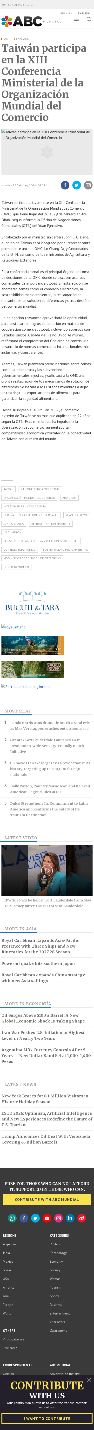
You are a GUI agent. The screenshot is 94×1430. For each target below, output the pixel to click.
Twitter (35, 1218)
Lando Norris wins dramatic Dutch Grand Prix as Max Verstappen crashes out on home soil (50, 726)
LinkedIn (70, 1218)
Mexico (8, 1261)
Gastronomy (58, 1330)
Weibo (81, 1218)
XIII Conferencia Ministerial (40, 489)
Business (56, 1304)
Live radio (10, 1348)
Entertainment (60, 1313)
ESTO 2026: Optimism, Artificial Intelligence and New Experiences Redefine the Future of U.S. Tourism (46, 1119)
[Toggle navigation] (76, 19)
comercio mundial (17, 567)
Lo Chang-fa (12, 532)
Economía (22, 39)
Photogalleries (13, 1339)
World (7, 1313)
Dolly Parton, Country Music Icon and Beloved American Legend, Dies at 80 (50, 789)
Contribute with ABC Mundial (47, 1199)
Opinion (8, 1374)
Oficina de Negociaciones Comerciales (31, 515)
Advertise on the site (65, 1374)
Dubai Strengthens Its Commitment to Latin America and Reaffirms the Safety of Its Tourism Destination (49, 809)
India (6, 1253)
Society (55, 1270)
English (84, 13)
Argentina (10, 1244)
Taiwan (8, 489)
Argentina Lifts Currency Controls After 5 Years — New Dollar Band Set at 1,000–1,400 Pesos (46, 1055)
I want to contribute (47, 1418)
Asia (5, 39)
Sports (54, 1296)
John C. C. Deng (14, 523)
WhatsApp (12, 1218)
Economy (56, 1261)
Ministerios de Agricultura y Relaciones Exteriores (41, 541)
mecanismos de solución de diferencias (32, 558)
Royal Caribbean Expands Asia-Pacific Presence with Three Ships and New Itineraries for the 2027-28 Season (40, 946)
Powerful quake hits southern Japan (38, 963)
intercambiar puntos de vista (25, 506)
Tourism (55, 1287)
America (8, 1287)
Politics (55, 1244)
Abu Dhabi (69, 497)
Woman (55, 1279)
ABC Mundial (25, 26)
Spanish (66, 13)
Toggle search (89, 19)
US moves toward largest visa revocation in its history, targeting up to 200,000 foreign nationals (50, 769)
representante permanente (50, 523)
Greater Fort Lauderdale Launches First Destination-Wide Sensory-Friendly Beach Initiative (47, 746)
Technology (58, 1253)
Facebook (24, 1218)
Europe (8, 1304)
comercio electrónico (20, 549)
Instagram (58, 1218)
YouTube (47, 1218)
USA (6, 1279)
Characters (57, 1322)
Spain (7, 1270)
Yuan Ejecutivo (76, 515)
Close (89, 1380)
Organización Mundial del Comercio (29, 497)
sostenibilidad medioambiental (65, 549)
